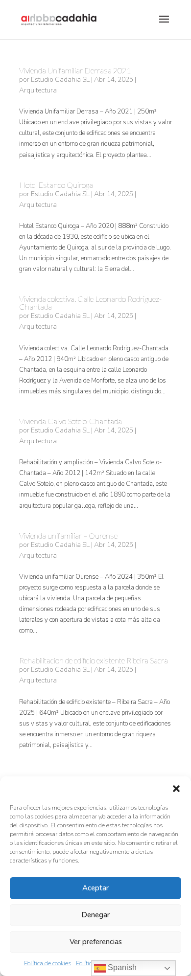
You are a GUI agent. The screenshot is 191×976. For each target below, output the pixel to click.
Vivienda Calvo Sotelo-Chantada (70, 421)
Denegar (95, 915)
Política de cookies (47, 963)
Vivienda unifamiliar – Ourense (68, 535)
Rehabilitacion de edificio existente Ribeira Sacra (93, 660)
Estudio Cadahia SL (60, 79)
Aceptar (95, 888)
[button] (176, 789)
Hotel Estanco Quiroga (56, 184)
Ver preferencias (96, 942)
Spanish (121, 967)
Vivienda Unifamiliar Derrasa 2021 (75, 70)
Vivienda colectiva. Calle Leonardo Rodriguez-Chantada (90, 302)
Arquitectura (38, 90)
